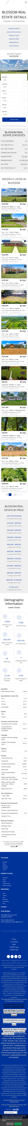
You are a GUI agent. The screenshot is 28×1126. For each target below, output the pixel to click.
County (4, 895)
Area (4, 903)
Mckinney (5, 866)
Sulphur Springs (7, 885)
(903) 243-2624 (9, 920)
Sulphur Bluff (6, 883)
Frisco (4, 870)
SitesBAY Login (14, 950)
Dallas (4, 864)
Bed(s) (3, 91)
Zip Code (5, 899)
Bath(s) (4, 97)
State (4, 893)
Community (6, 901)
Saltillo (4, 881)
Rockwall (5, 862)
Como (4, 879)
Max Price (4, 84)
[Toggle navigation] (26, 2)
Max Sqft (4, 111)
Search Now (14, 119)
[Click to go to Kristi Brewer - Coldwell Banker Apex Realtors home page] (3, 2)
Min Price (4, 77)
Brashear (5, 877)
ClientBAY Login (14, 947)
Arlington (5, 868)
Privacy (14, 939)
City (4, 897)
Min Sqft (4, 104)
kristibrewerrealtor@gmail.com (14, 922)
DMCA (14, 944)
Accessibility (14, 942)
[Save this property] (25, 190)
